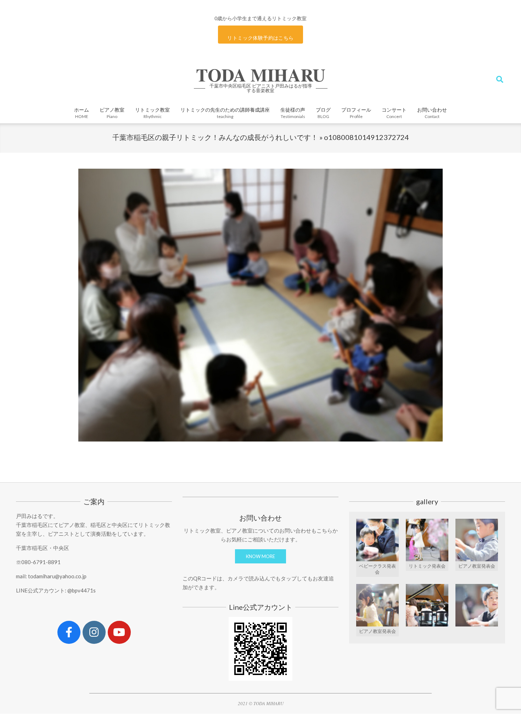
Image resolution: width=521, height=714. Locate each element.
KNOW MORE (260, 556)
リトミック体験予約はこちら (260, 38)
